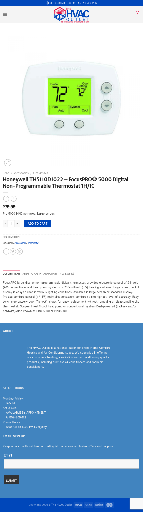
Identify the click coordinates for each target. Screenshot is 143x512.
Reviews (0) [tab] (67, 273)
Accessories (21, 173)
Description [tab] (11, 273)
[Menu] (5, 14)
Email (8, 455)
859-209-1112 (17, 417)
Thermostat (40, 173)
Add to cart (37, 223)
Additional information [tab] (40, 273)
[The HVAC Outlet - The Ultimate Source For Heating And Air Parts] (71, 14)
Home (6, 173)
